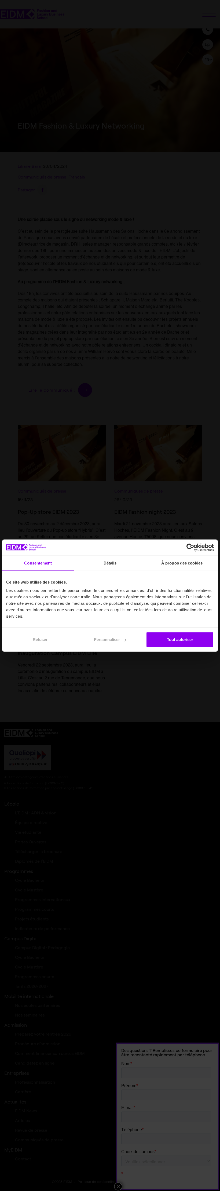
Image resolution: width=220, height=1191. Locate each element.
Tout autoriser (180, 639)
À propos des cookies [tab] (182, 562)
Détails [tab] (110, 562)
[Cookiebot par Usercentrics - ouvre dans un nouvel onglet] (190, 547)
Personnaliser (107, 639)
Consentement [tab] (38, 562)
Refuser (40, 639)
